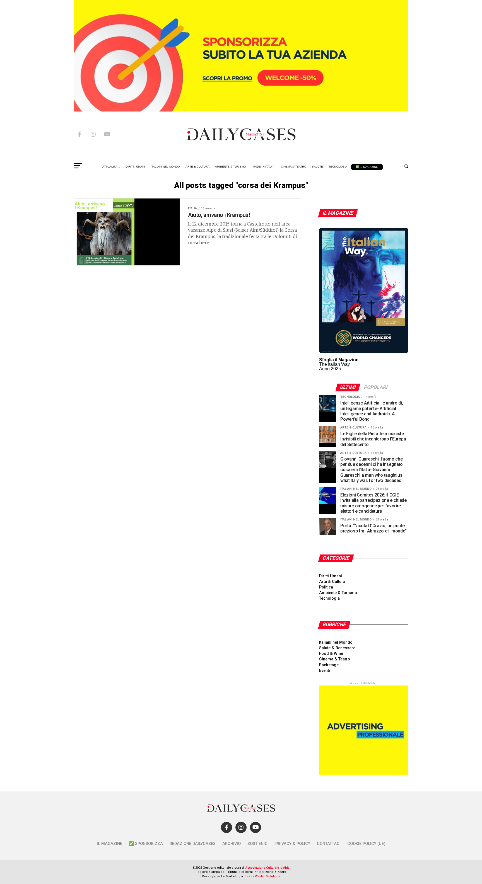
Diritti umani (135, 166)
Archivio (231, 843)
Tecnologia (338, 166)
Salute (317, 166)
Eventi (324, 670)
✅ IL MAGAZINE (367, 166)
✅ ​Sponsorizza (146, 843)
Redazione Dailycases (193, 843)
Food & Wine (331, 653)
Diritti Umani (330, 576)
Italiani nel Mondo (165, 166)
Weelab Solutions (267, 876)
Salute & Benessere (337, 648)
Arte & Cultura (197, 166)
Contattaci (329, 843)
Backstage (329, 665)
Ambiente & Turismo (230, 166)
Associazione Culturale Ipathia (267, 868)
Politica (326, 587)
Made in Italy (263, 166)
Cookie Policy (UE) (366, 843)
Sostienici (258, 843)
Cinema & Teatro (293, 166)
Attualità (109, 166)
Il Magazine (109, 843)
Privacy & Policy (292, 843)
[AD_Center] (241, 110)
